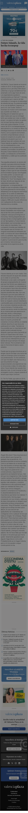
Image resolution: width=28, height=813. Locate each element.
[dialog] (14, 405)
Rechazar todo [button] (14, 423)
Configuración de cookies (8, 416)
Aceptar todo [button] (14, 420)
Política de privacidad (19, 416)
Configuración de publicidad (8, 412)
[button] (14, 427)
